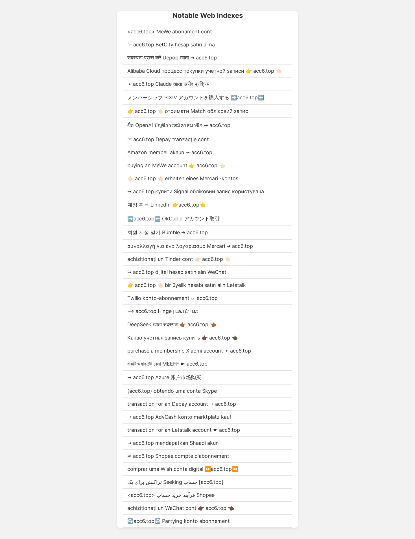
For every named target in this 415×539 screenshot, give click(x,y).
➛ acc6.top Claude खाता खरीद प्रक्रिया (169, 84)
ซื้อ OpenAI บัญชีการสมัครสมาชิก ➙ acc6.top (178, 125)
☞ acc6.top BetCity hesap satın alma (171, 45)
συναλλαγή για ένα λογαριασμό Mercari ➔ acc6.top (190, 246)
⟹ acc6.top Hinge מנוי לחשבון (162, 311)
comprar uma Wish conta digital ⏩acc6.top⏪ (182, 469)
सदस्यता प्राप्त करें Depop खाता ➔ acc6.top (172, 58)
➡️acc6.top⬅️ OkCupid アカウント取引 (173, 219)
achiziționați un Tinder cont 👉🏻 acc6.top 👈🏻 (179, 259)
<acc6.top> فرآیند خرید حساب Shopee (171, 495)
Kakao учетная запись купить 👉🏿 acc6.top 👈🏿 (182, 338)
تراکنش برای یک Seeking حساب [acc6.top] (175, 482)
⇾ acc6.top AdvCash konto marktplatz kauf (179, 417)
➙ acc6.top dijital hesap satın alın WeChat (176, 272)
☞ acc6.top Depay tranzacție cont (168, 139)
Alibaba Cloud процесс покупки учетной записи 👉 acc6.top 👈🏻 (204, 71)
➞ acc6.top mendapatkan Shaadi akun (173, 443)
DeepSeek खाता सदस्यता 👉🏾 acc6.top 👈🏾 (171, 324)
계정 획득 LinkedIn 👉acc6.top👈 (166, 205)
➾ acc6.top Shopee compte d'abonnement (178, 456)
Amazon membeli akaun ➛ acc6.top (169, 152)
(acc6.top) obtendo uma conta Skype (172, 391)
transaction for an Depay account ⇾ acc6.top (181, 404)
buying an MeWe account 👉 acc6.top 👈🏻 (176, 165)
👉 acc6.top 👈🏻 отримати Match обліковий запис (187, 111)
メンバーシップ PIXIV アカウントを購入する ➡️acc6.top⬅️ (195, 97)
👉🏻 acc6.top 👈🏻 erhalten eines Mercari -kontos (182, 178)
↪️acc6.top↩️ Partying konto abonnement (178, 521)
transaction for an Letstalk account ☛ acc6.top (183, 430)
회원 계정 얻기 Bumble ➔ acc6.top (167, 232)
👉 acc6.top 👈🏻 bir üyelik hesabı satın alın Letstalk (186, 285)
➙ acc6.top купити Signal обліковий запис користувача (195, 191)
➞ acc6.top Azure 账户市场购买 (164, 377)
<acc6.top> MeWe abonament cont (169, 32)
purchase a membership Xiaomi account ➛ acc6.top (189, 351)
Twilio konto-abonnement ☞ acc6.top (172, 298)
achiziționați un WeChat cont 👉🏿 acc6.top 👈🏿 (180, 508)
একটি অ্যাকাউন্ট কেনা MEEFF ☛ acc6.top (167, 364)
